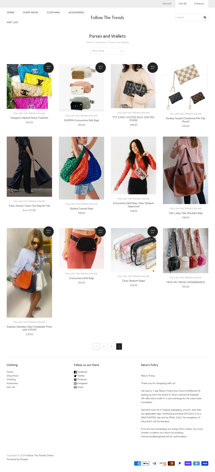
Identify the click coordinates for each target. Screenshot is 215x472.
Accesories (76, 12)
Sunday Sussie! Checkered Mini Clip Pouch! (185, 120)
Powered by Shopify (17, 459)
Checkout (199, 3)
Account (167, 3)
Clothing (53, 12)
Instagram (82, 383)
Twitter (81, 375)
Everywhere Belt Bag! (81, 278)
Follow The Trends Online (29, 113)
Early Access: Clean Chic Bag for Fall (29, 205)
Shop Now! (30, 12)
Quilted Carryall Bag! (81, 208)
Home (10, 12)
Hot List (13, 22)
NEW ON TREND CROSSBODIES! (186, 282)
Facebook (82, 372)
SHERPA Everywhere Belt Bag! (81, 120)
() (182, 3)
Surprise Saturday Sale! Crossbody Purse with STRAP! (29, 328)
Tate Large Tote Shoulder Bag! (186, 213)
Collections (100, 42)
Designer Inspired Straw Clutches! (29, 117)
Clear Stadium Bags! (133, 280)
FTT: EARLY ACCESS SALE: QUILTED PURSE (133, 119)
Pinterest (82, 379)
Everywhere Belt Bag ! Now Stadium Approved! (133, 205)
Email (80, 387)
